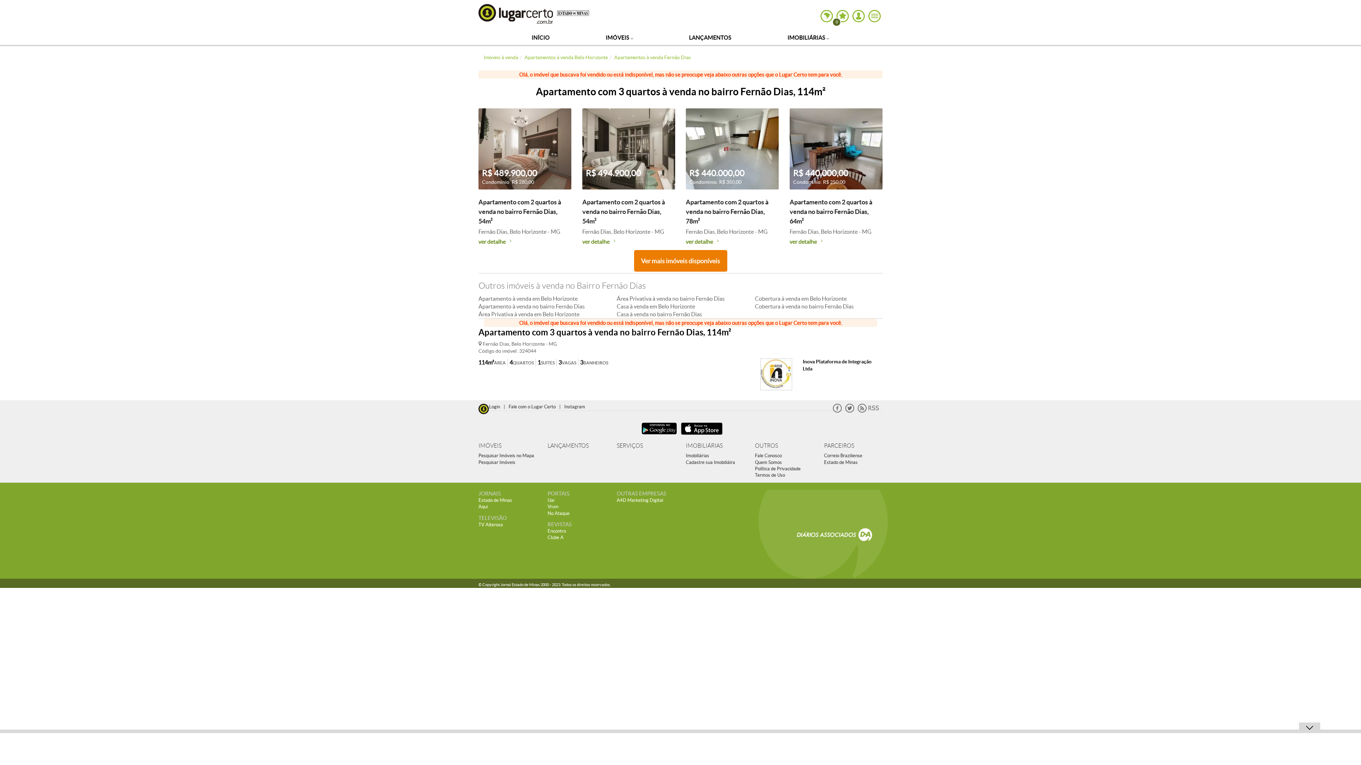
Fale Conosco (768, 455)
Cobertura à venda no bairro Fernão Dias (804, 306)
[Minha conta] (858, 16)
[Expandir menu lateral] (874, 16)
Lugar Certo (516, 14)
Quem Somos (768, 462)
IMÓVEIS (490, 446)
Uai (551, 500)
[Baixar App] (659, 435)
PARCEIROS (839, 446)
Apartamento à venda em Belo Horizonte (528, 298)
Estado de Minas (841, 462)
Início (541, 37)
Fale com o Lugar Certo (532, 406)
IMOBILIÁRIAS (704, 446)
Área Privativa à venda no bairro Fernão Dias (671, 298)
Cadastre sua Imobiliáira (710, 462)
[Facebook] (837, 411)
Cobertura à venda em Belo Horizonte (801, 298)
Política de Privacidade (778, 468)
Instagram (574, 406)
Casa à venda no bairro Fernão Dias (659, 314)
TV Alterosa (490, 524)
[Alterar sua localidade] (826, 16)
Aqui (483, 506)
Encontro (557, 531)
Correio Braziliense (843, 455)
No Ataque (559, 513)
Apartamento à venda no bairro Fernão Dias (531, 306)
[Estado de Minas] (573, 13)
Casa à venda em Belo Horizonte (656, 306)
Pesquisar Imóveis (496, 462)
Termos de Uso (770, 475)
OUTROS (766, 446)
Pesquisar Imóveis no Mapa (506, 455)
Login (494, 406)
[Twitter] (849, 411)
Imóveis (618, 37)
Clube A (556, 537)
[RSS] (868, 411)
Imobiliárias (807, 37)
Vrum (553, 506)
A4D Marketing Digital (640, 500)
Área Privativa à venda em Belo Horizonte (528, 314)
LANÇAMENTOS (568, 446)
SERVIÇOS (630, 446)
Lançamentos (710, 37)
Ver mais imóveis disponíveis (680, 261)
